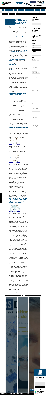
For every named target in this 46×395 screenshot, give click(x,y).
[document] (23, 197)
